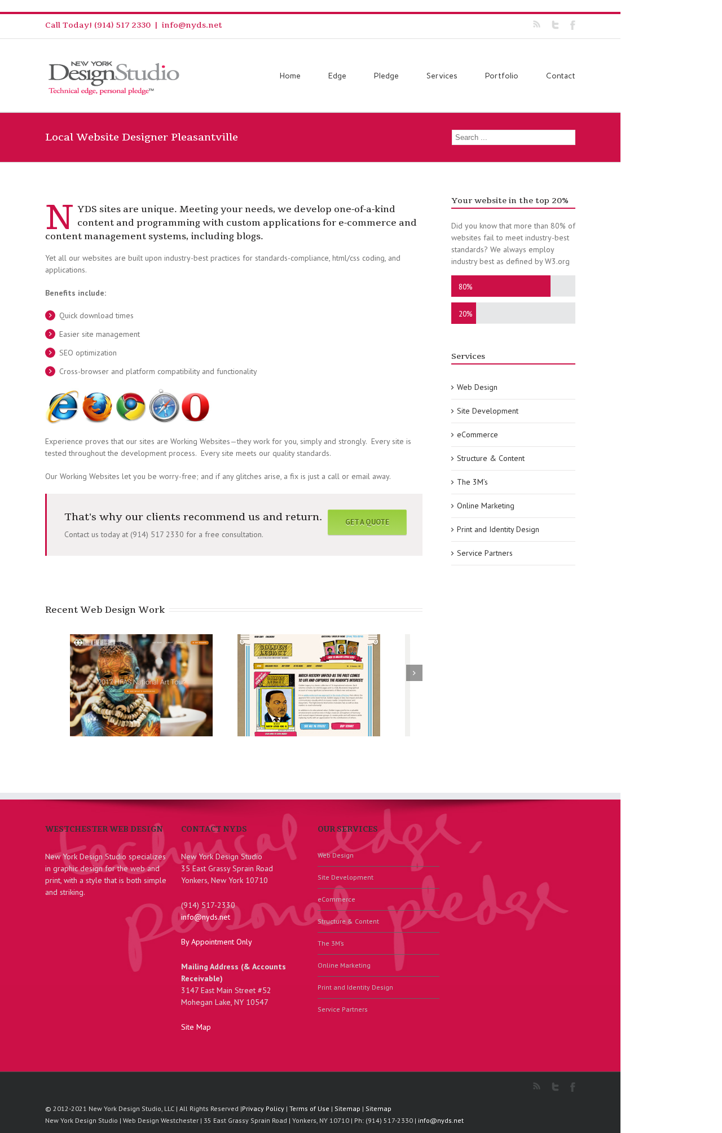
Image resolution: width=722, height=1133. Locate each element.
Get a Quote (367, 522)
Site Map (196, 1027)
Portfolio (501, 76)
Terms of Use (309, 1108)
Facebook (572, 25)
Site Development (487, 411)
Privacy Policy (263, 1108)
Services (441, 76)
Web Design (477, 387)
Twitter (555, 24)
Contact (560, 76)
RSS (536, 24)
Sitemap (347, 1108)
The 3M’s (472, 482)
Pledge (386, 76)
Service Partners (485, 553)
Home (290, 76)
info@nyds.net (192, 25)
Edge (337, 76)
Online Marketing (485, 505)
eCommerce (477, 434)
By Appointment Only (216, 942)
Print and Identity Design (498, 529)
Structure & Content (491, 458)
